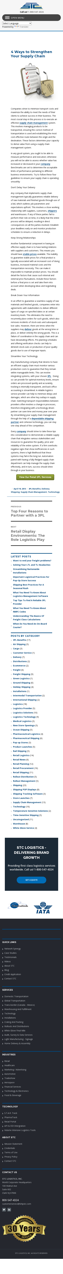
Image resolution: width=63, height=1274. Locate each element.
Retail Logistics (21, 755)
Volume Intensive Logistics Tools (20, 1130)
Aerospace (9, 1082)
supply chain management (33, 122)
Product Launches (22, 746)
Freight (17, 669)
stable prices (30, 254)
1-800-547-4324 (36, 11)
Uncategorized (21, 819)
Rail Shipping (20, 751)
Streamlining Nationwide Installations (26, 571)
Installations (19, 691)
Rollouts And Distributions (16, 1026)
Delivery (46, 488)
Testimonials (10, 957)
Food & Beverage (12, 1095)
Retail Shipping (21, 772)
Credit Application (12, 974)
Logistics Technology (24, 716)
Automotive (10, 1073)
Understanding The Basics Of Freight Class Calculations (28, 618)
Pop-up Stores (20, 742)
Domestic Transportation (16, 996)
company (45, 164)
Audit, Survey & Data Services (18, 1034)
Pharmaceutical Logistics (26, 734)
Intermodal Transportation (27, 695)
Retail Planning (21, 763)
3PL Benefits (35, 488)
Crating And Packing (13, 1022)
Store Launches (21, 798)
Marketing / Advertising (15, 1069)
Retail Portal (10, 1121)
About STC (9, 965)
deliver (28, 329)
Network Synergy (12, 948)
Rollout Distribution (23, 776)
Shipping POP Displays (24, 789)
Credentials (9, 1148)
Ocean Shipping (21, 729)
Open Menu (17, 17)
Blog (6, 970)
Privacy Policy (10, 1156)
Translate (23, 26)
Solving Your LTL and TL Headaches (31, 564)
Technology (54, 492)
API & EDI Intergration (14, 1125)
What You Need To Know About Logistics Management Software (30, 594)
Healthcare (9, 1065)
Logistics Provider (22, 708)
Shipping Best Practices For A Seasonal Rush (28, 586)
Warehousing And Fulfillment (18, 1009)
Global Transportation (14, 1000)
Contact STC (10, 978)
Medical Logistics (22, 721)
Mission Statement (13, 1143)
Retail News (19, 759)
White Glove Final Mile (14, 1030)
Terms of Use (10, 1152)
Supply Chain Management (34, 492)
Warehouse (19, 823)
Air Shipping (19, 644)
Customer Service (22, 652)
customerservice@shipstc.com (16, 1203)
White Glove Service (23, 828)
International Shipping (25, 699)
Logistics (18, 704)
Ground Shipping (21, 682)
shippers (52, 210)
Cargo (16, 648)
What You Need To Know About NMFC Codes (29, 610)
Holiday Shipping (21, 687)
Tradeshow (9, 1078)
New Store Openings (24, 725)
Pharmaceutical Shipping (26, 738)
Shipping (15, 492)
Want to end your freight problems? (32, 560)
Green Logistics (21, 678)
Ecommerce (19, 665)
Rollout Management (24, 781)
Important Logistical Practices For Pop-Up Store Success (31, 578)
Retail (7, 1061)
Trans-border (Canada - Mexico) (19, 1004)
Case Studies (10, 952)
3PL (49, 376)
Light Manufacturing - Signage (18, 1039)
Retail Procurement (23, 768)
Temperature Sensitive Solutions (30, 810)
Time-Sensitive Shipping (26, 815)
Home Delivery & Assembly (17, 1043)
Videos (7, 961)
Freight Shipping (21, 674)
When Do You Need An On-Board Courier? (30, 625)
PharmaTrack (10, 1117)
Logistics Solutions (23, 712)
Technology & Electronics (16, 1091)
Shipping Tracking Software (28, 793)
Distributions (20, 661)
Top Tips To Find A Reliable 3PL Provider (29, 602)
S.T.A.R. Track (10, 1113)
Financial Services (12, 1086)
